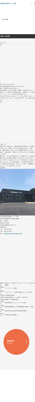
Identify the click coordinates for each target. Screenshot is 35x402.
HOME (2, 36)
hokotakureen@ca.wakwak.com (13, 233)
